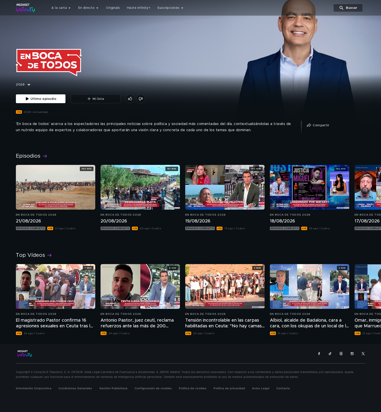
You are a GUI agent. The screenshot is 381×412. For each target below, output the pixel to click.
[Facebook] (319, 354)
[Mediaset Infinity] (25, 7)
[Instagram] (352, 354)
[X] (363, 354)
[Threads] (341, 354)
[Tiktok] (330, 354)
